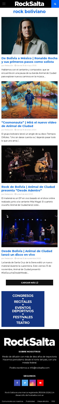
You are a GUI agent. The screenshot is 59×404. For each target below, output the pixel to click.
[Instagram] (33, 383)
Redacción (9, 65)
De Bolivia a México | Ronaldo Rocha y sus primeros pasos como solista (29, 60)
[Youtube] (40, 383)
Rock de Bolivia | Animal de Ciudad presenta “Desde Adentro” (28, 188)
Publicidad (30, 401)
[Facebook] (17, 383)
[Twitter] (25, 383)
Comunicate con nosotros (12, 401)
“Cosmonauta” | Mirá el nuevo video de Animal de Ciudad (28, 124)
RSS (53, 401)
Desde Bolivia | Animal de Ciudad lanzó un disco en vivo (26, 252)
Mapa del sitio (43, 401)
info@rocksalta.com (40, 368)
